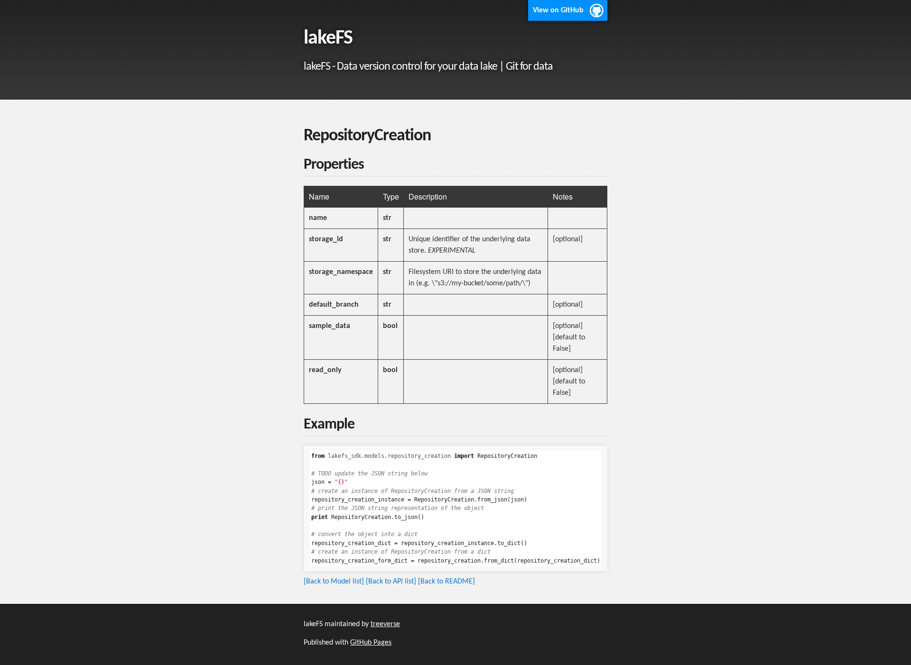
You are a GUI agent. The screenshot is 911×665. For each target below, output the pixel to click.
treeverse (385, 624)
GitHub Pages (370, 643)
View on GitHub (558, 10)
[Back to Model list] (334, 581)
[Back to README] (446, 581)
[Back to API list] (391, 581)
